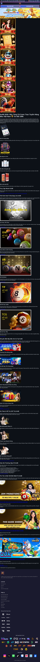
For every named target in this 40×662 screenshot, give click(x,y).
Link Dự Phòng (17, 193)
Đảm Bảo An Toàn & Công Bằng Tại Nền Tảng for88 (12, 559)
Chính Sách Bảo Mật (4, 594)
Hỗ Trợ (2, 587)
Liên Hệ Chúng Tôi (3, 460)
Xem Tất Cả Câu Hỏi (4, 473)
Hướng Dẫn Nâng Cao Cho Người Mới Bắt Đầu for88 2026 (14, 502)
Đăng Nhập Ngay (11, 193)
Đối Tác (2, 602)
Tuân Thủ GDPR (4, 599)
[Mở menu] (1, 3)
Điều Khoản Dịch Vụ (4, 596)
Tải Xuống (2, 607)
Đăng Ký (2, 605)
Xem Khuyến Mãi (23, 193)
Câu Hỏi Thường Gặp (4, 588)
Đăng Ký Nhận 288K (10, 6)
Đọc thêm (2, 508)
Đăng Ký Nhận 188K (4, 193)
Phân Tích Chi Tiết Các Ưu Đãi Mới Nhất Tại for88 (11, 530)
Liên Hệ (2, 585)
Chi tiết (1, 357)
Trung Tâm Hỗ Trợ (10, 460)
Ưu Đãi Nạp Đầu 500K (29, 6)
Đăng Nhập (3, 604)
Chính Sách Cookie (4, 597)
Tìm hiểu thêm (2, 227)
